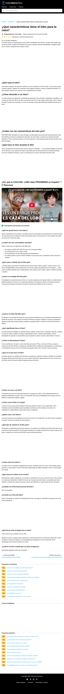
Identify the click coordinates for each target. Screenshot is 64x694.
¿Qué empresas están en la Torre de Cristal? (19, 596)
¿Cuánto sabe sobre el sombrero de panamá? (19, 639)
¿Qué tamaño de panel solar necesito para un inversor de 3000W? (24, 662)
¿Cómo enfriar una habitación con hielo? (17, 649)
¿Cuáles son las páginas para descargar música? (20, 567)
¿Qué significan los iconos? (14, 593)
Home (4, 22)
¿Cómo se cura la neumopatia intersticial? (18, 574)
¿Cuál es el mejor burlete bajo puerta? (17, 571)
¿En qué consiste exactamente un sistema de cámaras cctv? (23, 636)
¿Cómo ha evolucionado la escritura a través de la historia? (22, 655)
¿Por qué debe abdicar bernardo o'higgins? (18, 646)
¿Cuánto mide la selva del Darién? (16, 590)
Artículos (4, 7)
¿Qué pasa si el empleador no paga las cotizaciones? (21, 658)
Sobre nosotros (20, 682)
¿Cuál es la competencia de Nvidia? (16, 587)
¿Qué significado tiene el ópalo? (11, 557)
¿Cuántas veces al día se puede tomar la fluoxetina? (46, 557)
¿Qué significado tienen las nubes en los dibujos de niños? (22, 665)
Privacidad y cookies (42, 682)
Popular (21, 7)
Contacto (30, 682)
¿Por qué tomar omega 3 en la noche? (17, 643)
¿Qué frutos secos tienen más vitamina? (17, 580)
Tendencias (12, 7)
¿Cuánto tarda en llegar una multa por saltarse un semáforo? (23, 577)
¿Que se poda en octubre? (14, 652)
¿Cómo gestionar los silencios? (15, 583)
